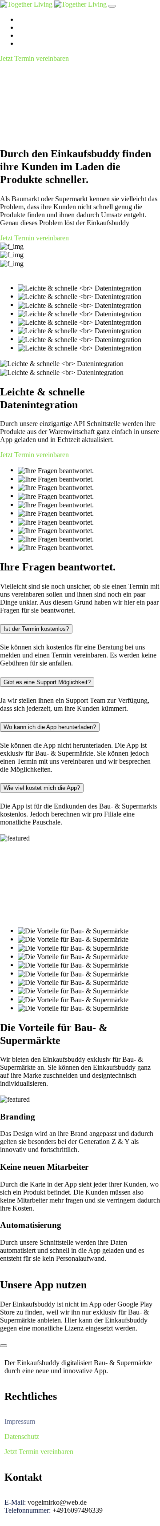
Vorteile (29, 27)
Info (23, 43)
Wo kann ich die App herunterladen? (50, 727)
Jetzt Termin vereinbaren (34, 58)
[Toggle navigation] (112, 6)
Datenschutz (21, 1436)
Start (24, 19)
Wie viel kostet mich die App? (42, 788)
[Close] (3, 1345)
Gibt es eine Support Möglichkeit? (47, 682)
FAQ (25, 35)
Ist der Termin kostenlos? (36, 629)
